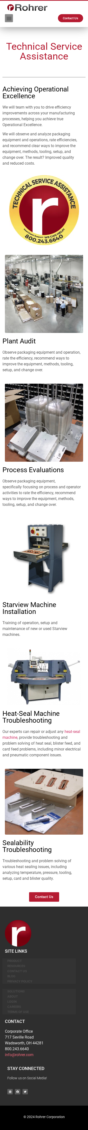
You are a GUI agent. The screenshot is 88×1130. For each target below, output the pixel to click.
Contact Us (17, 971)
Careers (14, 1007)
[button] (9, 18)
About (12, 996)
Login (12, 1001)
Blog (11, 976)
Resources (16, 966)
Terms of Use (18, 1012)
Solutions (16, 991)
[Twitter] (25, 1091)
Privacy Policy (19, 981)
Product (14, 961)
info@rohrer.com (19, 1054)
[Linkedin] (10, 1091)
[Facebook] (17, 1091)
